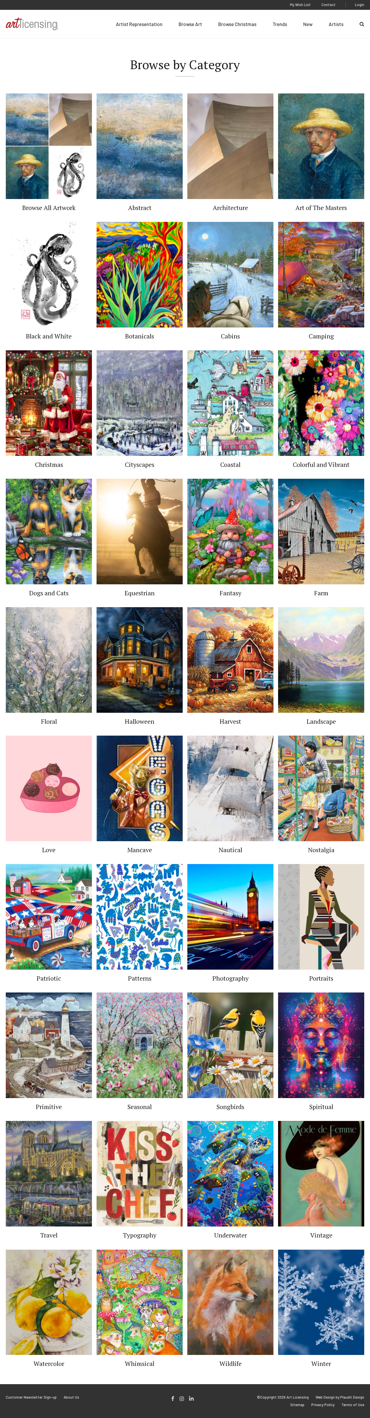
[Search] (362, 24)
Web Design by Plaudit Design (340, 1397)
